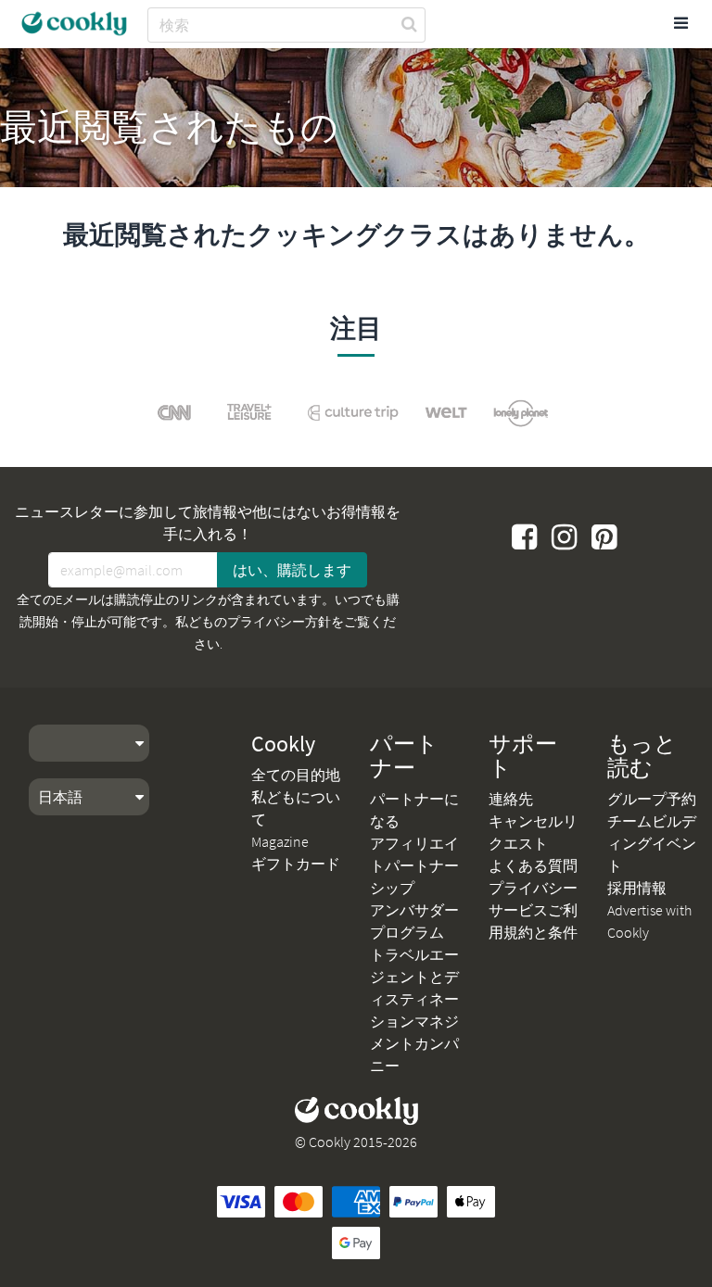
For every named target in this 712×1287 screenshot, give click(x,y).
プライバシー (533, 887)
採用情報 (637, 887)
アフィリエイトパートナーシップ (414, 865)
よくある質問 (533, 865)
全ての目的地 (295, 774)
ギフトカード (295, 863)
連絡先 (511, 798)
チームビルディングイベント (651, 843)
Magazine (280, 841)
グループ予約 (651, 798)
